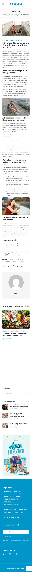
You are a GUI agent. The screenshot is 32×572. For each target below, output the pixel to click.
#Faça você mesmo (8, 496)
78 (12, 408)
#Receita (16, 512)
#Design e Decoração (16, 494)
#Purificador (7, 512)
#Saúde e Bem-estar (8, 514)
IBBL (3, 49)
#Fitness (18, 496)
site (15, 255)
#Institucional (7, 501)
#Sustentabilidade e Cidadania (11, 517)
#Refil (22, 512)
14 (12, 427)
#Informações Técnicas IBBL (11, 499)
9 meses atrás (8, 49)
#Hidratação (7, 261)
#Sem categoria (20, 514)
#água (11, 259)
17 (14, 49)
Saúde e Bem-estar (15, 14)
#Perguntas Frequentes (10, 509)
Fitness (5, 40)
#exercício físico (20, 259)
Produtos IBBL (7, 331)
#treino (15, 261)
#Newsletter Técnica (9, 507)
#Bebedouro (17, 491)
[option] (16, 325)
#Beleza (6, 494)
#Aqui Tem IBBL (7, 491)
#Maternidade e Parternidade (11, 504)
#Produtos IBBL (23, 509)
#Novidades (20, 507)
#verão (22, 261)
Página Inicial (5, 14)
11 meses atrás (8, 338)
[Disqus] (16, 362)
